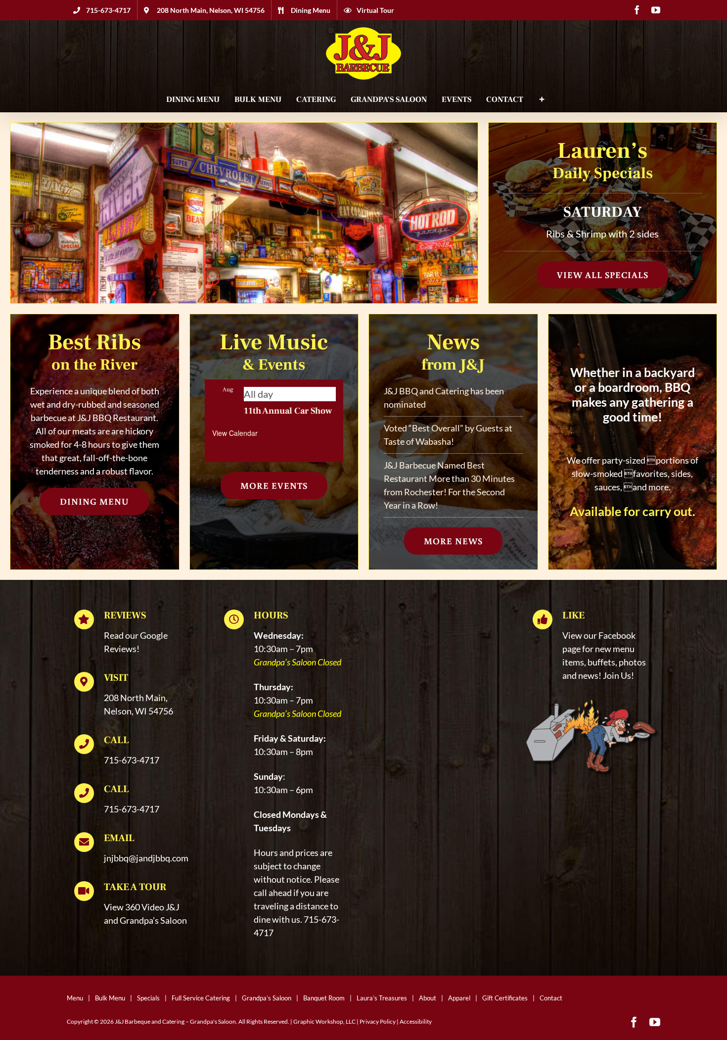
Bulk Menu (110, 998)
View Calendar (235, 433)
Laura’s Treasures (382, 998)
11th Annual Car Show (288, 411)
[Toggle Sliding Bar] (542, 99)
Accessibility (416, 1021)
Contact (551, 998)
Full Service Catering (201, 998)
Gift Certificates (505, 998)
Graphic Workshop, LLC (324, 1021)
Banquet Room (324, 998)
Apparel (459, 998)
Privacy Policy (378, 1021)
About (427, 998)
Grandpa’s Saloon (266, 998)
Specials (148, 998)
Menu (75, 998)
